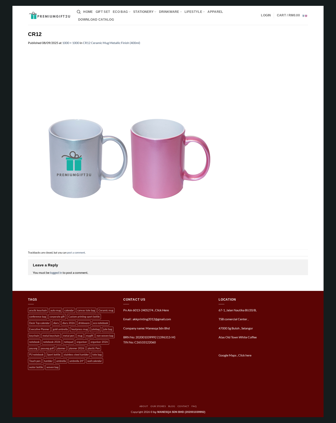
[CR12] (125, 147)
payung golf (47, 348)
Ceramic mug (106, 310)
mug (80, 335)
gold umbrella (60, 329)
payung (33, 348)
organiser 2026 (99, 341)
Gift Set (103, 11)
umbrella (61, 360)
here (248, 355)
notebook (34, 341)
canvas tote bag (86, 310)
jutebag (95, 329)
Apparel (215, 11)
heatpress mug (79, 329)
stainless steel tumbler (76, 354)
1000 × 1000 (70, 43)
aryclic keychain (38, 310)
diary (56, 323)
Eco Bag (120, 11)
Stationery (143, 11)
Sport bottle (53, 354)
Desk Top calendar (39, 323)
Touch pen (34, 360)
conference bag (37, 316)
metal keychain (51, 335)
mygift (89, 335)
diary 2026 (68, 323)
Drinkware (169, 11)
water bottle (36, 367)
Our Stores (158, 406)
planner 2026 (76, 348)
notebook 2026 (51, 341)
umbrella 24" (76, 360)
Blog (171, 406)
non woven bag (105, 335)
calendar (69, 310)
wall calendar (94, 360)
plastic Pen (94, 348)
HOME (88, 11)
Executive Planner (39, 329)
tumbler (48, 360)
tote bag (97, 354)
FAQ (194, 406)
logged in (56, 272)
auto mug (55, 310)
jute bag (107, 329)
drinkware (84, 323)
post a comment (76, 252)
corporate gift (57, 316)
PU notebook (36, 354)
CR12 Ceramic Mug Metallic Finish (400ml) (111, 43)
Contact (183, 406)
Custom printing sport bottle (84, 316)
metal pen (68, 335)
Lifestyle (193, 11)
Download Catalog (96, 19)
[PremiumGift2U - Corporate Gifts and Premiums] (49, 15)
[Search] (78, 12)
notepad (68, 341)
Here (165, 310)
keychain (34, 335)
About (143, 406)
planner (61, 348)
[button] (266, 15)
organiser (82, 341)
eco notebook (100, 323)
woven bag (52, 367)
